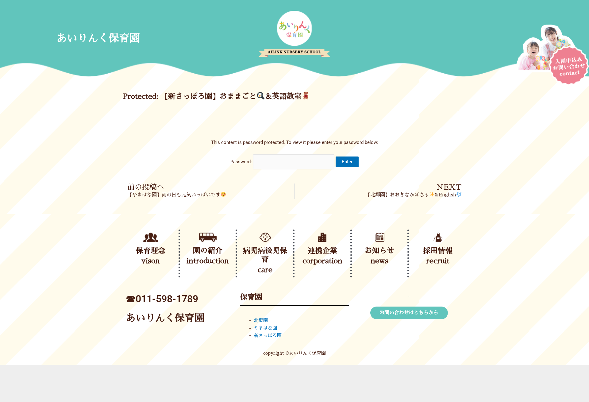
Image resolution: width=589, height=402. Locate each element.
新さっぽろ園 (268, 335)
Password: (241, 161)
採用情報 (437, 250)
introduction (208, 261)
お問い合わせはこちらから (408, 312)
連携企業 (322, 250)
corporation (322, 261)
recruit (437, 261)
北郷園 (261, 320)
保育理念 (150, 250)
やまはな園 (265, 328)
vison (150, 261)
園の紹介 (207, 250)
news (379, 261)
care (265, 269)
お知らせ (379, 250)
